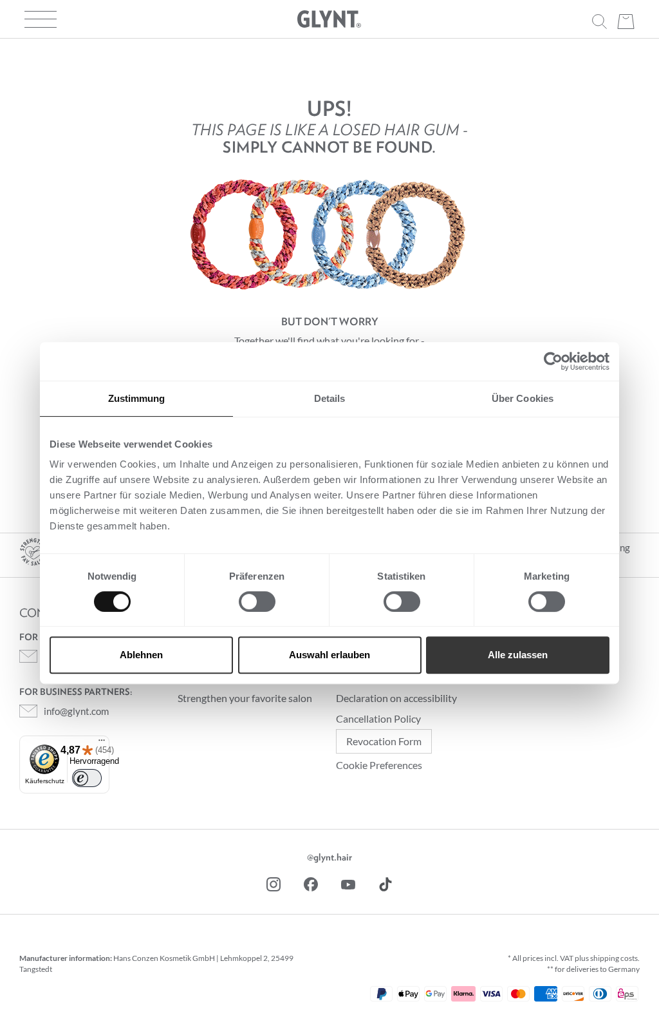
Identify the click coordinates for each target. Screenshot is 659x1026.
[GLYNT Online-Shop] (329, 19)
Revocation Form (384, 741)
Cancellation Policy (378, 718)
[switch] (257, 601)
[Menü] (101, 741)
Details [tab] (330, 398)
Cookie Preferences (379, 765)
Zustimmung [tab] (136, 398)
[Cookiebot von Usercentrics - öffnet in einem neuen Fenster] (553, 361)
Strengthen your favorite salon (245, 698)
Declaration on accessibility (396, 698)
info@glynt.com (76, 711)
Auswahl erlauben (329, 654)
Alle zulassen (518, 654)
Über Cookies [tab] (522, 398)
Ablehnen (141, 654)
